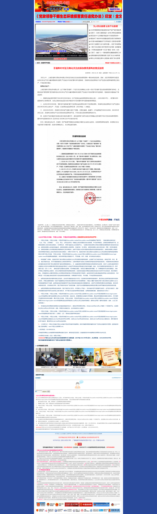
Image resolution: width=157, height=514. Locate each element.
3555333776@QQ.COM (48, 21)
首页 (38, 63)
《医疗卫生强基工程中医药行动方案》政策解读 (105, 47)
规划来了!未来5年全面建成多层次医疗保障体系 (105, 38)
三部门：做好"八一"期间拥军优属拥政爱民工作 (105, 52)
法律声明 (69, 433)
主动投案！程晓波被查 (108, 371)
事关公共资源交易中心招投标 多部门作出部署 (105, 58)
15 (85, 53)
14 (83, 53)
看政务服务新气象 (50, 371)
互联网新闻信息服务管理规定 (64, 401)
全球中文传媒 (50, 5)
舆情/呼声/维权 (45, 63)
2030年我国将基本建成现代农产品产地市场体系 (105, 30)
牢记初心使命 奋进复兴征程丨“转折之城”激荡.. (76, 55)
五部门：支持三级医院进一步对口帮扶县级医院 (105, 33)
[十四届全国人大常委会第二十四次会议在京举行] (78, 18)
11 (75, 53)
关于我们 (57, 433)
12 (78, 53)
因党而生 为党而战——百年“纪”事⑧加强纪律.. (50, 55)
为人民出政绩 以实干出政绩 (105, 26)
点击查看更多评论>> (117, 377)
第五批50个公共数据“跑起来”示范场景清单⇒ (104, 35)
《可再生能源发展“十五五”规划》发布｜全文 (104, 50)
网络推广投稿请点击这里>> (113, 63)
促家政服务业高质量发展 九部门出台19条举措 (105, 55)
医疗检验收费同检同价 (79, 371)
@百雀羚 (105, 73)
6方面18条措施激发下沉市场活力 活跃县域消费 (105, 41)
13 (80, 53)
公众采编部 (63, 433)
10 (73, 53)
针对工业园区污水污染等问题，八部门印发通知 (105, 44)
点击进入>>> (69, 21)
